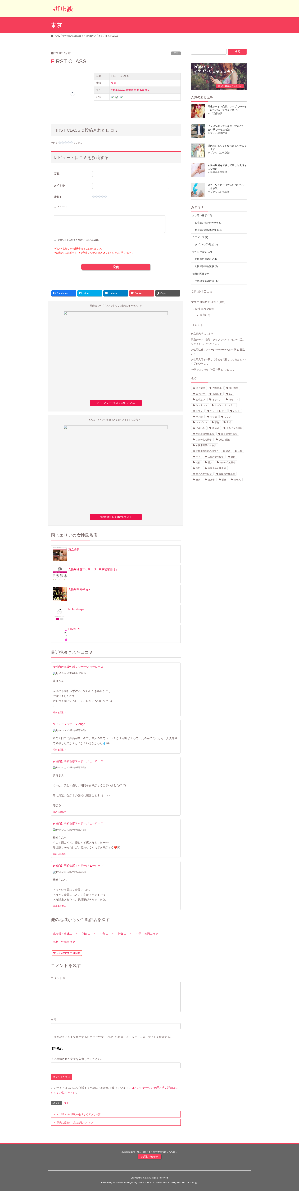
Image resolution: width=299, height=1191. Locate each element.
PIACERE (74, 629)
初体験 (215, 428)
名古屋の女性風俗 (205, 434)
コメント (58, 978)
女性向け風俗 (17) (202, 251)
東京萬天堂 (197, 333)
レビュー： (60, 206)
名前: (57, 173)
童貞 (198, 479)
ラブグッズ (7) (200, 237)
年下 (198, 456)
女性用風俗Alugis (79, 589)
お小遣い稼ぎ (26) (202, 215)
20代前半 (200, 388)
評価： (58, 196)
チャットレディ (218, 411)
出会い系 (200, 428)
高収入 (237, 479)
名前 (53, 1019)
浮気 (198, 468)
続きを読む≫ (59, 712)
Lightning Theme (136, 1182)
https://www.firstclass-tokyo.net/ (130, 89)
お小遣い (200, 399)
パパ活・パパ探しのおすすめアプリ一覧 (79, 1114)
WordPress (118, 1182)
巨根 (240, 451)
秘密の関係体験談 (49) (207, 281)
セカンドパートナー (225, 405)
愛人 (210, 462)
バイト (236, 411)
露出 (224, 479)
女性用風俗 (224, 439)
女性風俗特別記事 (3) (206, 266)
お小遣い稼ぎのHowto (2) (208, 222)
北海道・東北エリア (65, 933)
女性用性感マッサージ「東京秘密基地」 (93, 569)
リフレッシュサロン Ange (69, 724)
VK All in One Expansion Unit (160, 1182)
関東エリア (89, 933)
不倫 (217, 422)
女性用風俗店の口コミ (208, 301)
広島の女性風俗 (216, 456)
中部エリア (107, 933)
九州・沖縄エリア (64, 941)
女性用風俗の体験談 (206, 445)
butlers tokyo (76, 609)
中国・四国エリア (147, 933)
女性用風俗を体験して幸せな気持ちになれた (215, 359)
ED (230, 394)
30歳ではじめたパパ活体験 (205, 369)
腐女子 (211, 479)
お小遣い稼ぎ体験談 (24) (208, 230)
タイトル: (60, 185)
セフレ (199, 411)
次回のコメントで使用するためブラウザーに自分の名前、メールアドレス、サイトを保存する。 (113, 1036)
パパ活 (199, 416)
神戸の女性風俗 (204, 474)
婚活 (228, 451)
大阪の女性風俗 (204, 439)
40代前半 (217, 394)
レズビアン (201, 422)
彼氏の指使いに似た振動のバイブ (75, 1122)
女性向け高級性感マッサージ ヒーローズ (78, 666)
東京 (176, 53)
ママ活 (213, 416)
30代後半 (200, 394)
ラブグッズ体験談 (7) (206, 244)
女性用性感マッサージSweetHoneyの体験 (213, 349)
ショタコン (201, 405)
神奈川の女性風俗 (217, 468)
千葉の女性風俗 (234, 428)
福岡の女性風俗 (227, 474)
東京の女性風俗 (227, 462)
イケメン (216, 399)
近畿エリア (125, 933)
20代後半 (217, 388)
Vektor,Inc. (182, 1182)
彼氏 (233, 456)
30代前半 (233, 388)
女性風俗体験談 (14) (206, 259)
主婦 (228, 422)
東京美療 (73, 549)
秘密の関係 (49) (201, 273)
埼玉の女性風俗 (229, 434)
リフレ (227, 416)
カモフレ (233, 399)
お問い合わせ (149, 1156)
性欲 (198, 462)
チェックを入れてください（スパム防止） (78, 239)
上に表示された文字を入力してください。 (77, 1058)
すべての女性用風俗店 (67, 953)
